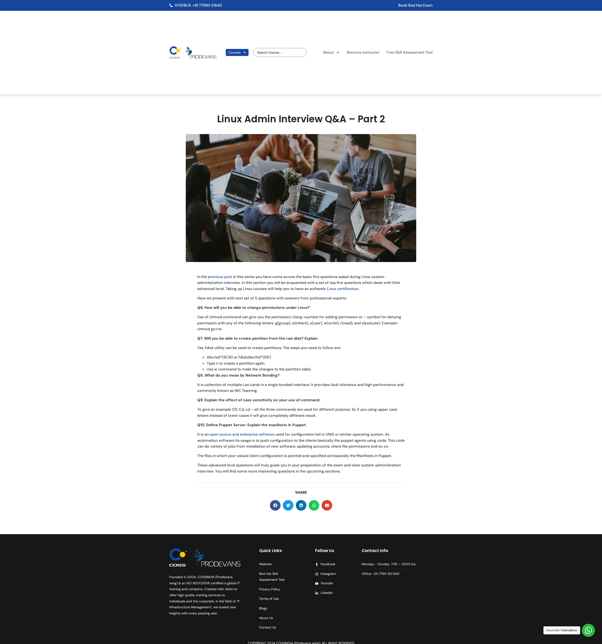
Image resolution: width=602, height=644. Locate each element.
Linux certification (342, 288)
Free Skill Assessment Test (410, 52)
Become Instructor (363, 52)
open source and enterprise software (242, 434)
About (328, 52)
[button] (275, 505)
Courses (234, 52)
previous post (220, 276)
